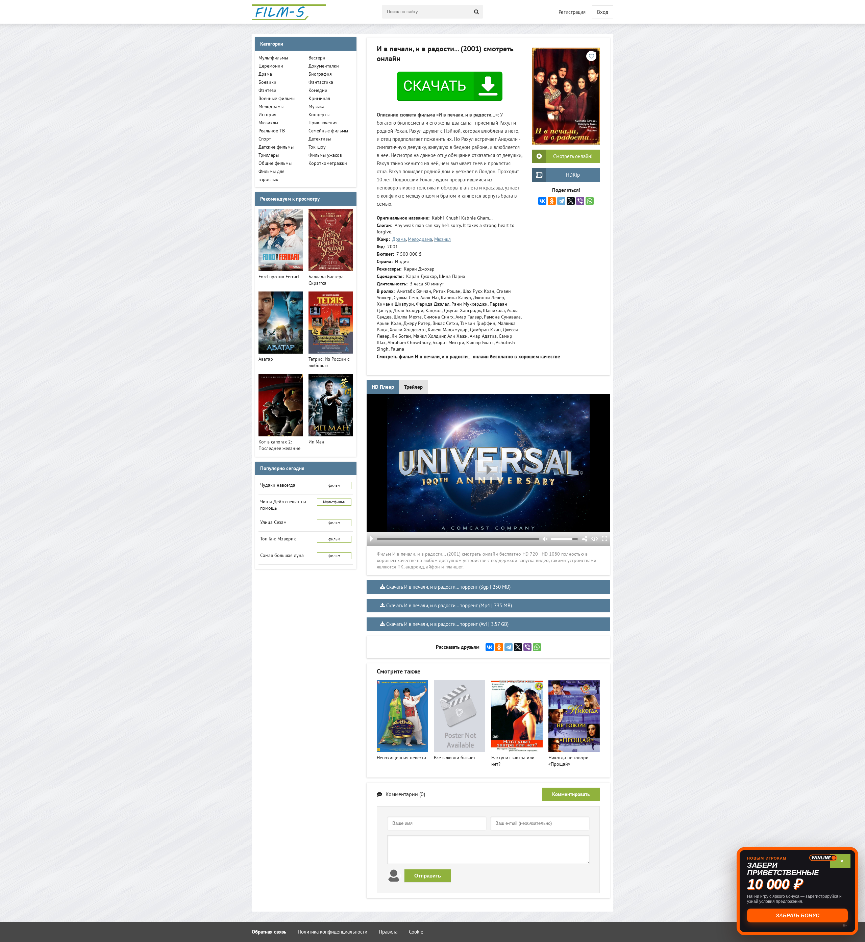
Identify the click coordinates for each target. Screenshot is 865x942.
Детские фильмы (276, 147)
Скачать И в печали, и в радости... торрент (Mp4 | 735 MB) (449, 606)
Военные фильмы (276, 98)
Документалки (323, 66)
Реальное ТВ (271, 131)
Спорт (264, 139)
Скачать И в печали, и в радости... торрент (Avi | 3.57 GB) (447, 624)
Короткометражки (327, 163)
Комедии (317, 90)
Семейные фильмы (328, 131)
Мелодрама (420, 239)
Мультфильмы (273, 58)
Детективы (319, 139)
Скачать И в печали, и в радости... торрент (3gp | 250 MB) (448, 587)
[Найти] (476, 12)
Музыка (316, 106)
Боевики (267, 82)
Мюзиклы (268, 123)
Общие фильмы (275, 163)
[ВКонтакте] (542, 201)
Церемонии (270, 66)
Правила (388, 932)
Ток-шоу (317, 147)
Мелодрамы (270, 106)
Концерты (318, 115)
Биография (320, 74)
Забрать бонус (797, 915)
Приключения (323, 123)
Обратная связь (269, 932)
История (267, 115)
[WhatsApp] (590, 201)
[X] (571, 201)
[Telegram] (561, 201)
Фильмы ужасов (325, 155)
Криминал (319, 98)
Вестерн (316, 58)
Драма (399, 239)
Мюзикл (442, 239)
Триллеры (268, 155)
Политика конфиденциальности (332, 932)
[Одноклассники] (552, 201)
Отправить (427, 876)
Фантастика (320, 82)
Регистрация (572, 12)
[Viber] (580, 201)
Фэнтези (267, 90)
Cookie (416, 932)
